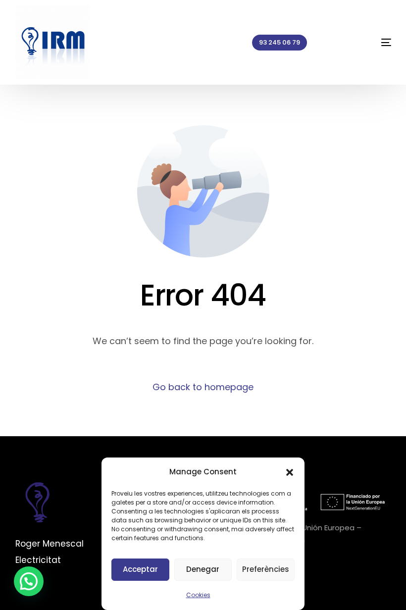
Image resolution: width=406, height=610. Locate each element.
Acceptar (140, 569)
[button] (290, 472)
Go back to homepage (203, 387)
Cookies (198, 595)
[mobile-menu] (367, 42)
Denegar (202, 569)
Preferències (265, 569)
